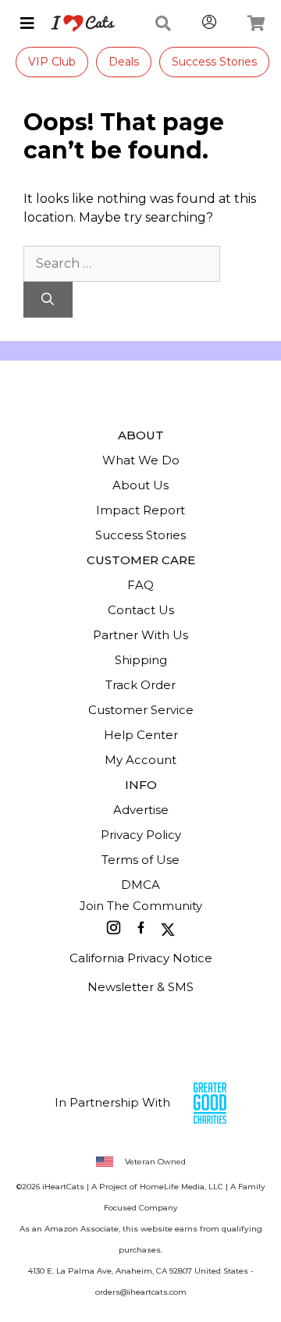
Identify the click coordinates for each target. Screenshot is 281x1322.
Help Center (141, 734)
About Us (140, 485)
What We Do (141, 460)
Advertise (141, 809)
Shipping (141, 659)
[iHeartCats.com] (77, 23)
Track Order (140, 684)
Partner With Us (140, 634)
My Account (140, 759)
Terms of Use (140, 859)
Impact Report (140, 510)
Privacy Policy (141, 834)
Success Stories (214, 62)
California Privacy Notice (140, 958)
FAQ (140, 584)
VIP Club (52, 62)
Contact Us (141, 609)
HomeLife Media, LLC (181, 1187)
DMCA (140, 884)
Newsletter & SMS (140, 986)
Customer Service (141, 709)
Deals (123, 62)
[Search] (48, 300)
